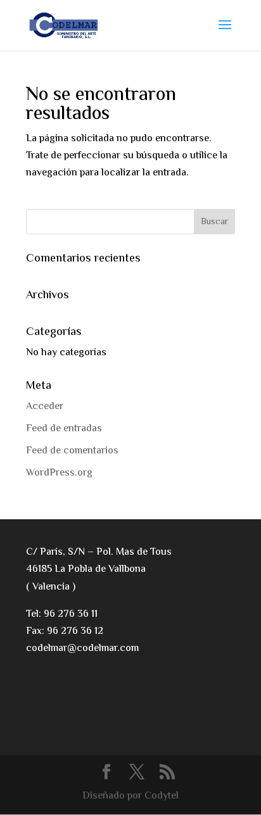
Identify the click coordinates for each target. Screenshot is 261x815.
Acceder (44, 407)
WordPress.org (59, 473)
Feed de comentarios (72, 451)
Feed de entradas (64, 429)
